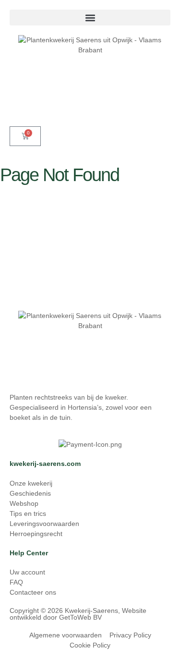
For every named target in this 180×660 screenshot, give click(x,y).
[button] (90, 17)
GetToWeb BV (80, 617)
